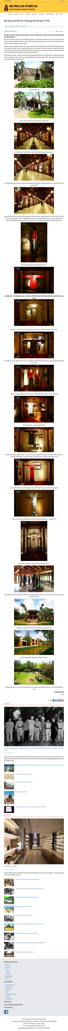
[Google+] (58, 700)
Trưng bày (28, 14)
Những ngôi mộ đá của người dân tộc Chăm (23, 906)
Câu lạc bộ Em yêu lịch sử (11, 994)
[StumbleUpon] (63, 700)
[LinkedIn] (60, 700)
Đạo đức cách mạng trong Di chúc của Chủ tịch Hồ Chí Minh (26, 933)
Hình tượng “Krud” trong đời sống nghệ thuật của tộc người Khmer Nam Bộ (29, 924)
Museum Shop (9, 999)
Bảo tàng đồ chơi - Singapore (10, 866)
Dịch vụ (7, 992)
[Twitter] (56, 700)
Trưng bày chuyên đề (10, 985)
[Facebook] (53, 700)
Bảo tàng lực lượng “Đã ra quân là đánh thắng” (24, 915)
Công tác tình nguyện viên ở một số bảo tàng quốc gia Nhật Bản (27, 879)
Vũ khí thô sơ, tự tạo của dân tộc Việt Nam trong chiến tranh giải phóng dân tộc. (30, 942)
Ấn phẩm (8, 996)
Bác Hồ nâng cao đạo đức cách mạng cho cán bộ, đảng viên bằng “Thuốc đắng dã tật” (31, 807)
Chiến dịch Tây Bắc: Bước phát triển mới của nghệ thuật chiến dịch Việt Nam (29, 888)
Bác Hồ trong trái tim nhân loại (21, 792)
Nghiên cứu (34, 14)
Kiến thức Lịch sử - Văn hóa (20, 26)
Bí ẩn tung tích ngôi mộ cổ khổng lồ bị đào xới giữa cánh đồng (26, 897)
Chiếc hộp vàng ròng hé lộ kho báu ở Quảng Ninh (24, 952)
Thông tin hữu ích (49, 14)
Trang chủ (10, 14)
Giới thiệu (16, 14)
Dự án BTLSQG (41, 14)
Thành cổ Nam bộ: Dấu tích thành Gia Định (23, 774)
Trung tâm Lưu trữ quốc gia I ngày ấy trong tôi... (24, 782)
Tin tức (21, 14)
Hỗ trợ (57, 14)
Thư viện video (9, 987)
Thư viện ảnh (9, 989)
